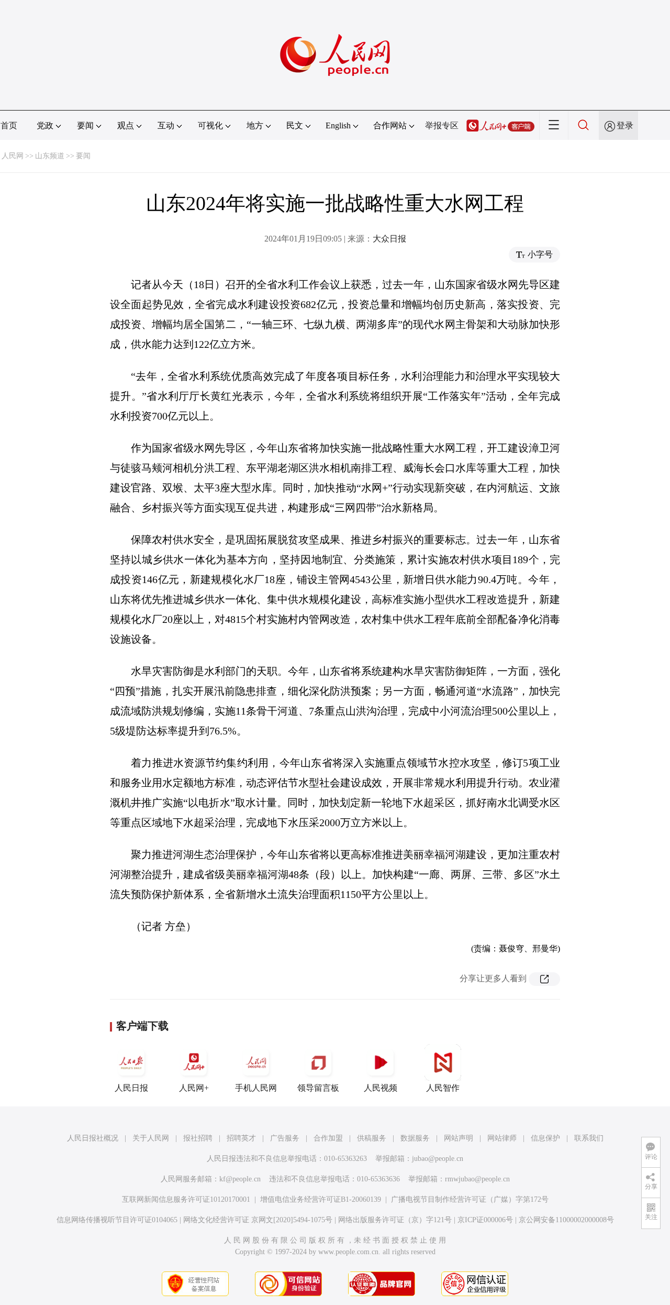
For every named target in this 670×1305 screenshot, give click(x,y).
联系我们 (589, 1138)
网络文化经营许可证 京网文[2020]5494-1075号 (257, 1220)
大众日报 (389, 238)
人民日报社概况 (92, 1138)
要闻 (83, 156)
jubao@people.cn (437, 1159)
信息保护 (545, 1138)
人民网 (13, 156)
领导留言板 (318, 1087)
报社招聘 (198, 1138)
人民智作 (443, 1087)
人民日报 (131, 1087)
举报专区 (442, 125)
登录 (625, 125)
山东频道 (49, 156)
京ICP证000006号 (485, 1220)
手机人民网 (256, 1087)
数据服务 (415, 1138)
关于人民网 (150, 1138)
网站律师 (502, 1138)
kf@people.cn (240, 1179)
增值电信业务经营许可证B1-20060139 (320, 1199)
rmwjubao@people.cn (477, 1179)
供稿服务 (371, 1138)
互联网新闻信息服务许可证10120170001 (186, 1199)
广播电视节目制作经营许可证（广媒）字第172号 (470, 1199)
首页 (9, 125)
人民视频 (380, 1087)
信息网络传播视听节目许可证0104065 (117, 1220)
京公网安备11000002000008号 (566, 1220)
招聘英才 (241, 1138)
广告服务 (284, 1138)
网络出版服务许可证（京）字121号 (395, 1220)
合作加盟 (328, 1138)
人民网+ (194, 1087)
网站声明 (458, 1138)
